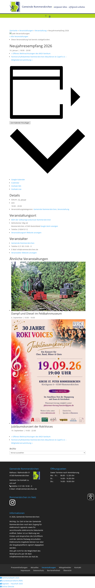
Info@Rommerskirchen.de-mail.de (24, 556)
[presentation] (48, 310)
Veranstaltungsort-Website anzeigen (26, 232)
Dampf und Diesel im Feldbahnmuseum (36, 313)
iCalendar (15, 183)
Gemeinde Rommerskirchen (45, 209)
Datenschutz (38, 570)
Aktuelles (34, 567)
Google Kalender (18, 179)
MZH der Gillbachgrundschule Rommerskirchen (31, 220)
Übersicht (67, 570)
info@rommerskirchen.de (26, 489)
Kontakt (77, 567)
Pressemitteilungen (19, 567)
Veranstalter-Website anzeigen (24, 253)
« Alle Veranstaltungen (19, 36)
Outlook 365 (16, 186)
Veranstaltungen (26, 30)
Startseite (13, 30)
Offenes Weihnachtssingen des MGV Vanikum (30, 53)
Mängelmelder (65, 567)
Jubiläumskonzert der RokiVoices (32, 426)
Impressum (25, 570)
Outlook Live (16, 189)
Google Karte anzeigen (49, 226)
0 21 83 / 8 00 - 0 (25, 486)
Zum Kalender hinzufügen (20, 123)
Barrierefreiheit (53, 570)
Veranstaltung (41, 30)
